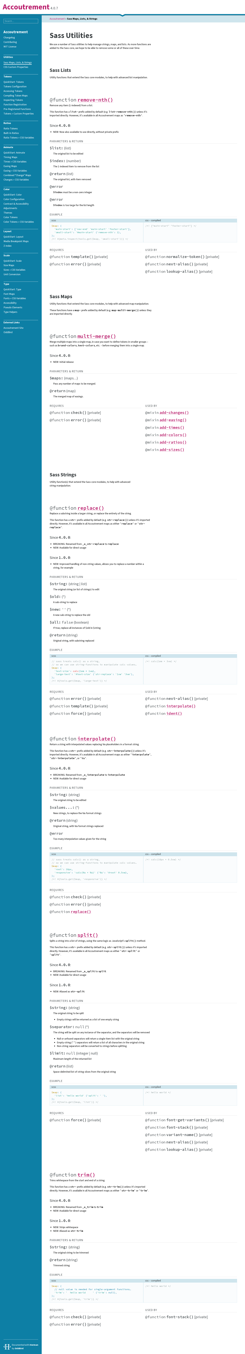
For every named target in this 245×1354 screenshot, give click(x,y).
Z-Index (7, 246)
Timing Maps (10, 157)
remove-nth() (95, 100)
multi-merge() (96, 336)
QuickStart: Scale (13, 261)
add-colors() (173, 434)
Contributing (10, 42)
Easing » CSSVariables (15, 171)
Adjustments (10, 208)
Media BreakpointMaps (16, 241)
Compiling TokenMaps (16, 95)
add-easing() (173, 420)
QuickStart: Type (12, 289)
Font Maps (9, 294)
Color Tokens (11, 217)
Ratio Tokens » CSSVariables (19, 137)
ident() (174, 713)
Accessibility (10, 303)
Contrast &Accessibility (16, 204)
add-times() (172, 427)
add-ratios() (173, 442)
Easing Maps (10, 166)
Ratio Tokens (11, 128)
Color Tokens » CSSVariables (19, 222)
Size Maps (9, 265)
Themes (8, 213)
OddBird (8, 332)
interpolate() (181, 706)
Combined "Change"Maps (17, 175)
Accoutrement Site (13, 328)
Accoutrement (26, 7)
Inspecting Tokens (13, 100)
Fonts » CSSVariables (15, 298)
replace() (90, 508)
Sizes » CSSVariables (14, 270)
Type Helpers (10, 312)
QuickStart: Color (13, 195)
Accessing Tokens (13, 91)
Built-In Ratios (11, 133)
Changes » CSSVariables (16, 179)
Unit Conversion (12, 274)
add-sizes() (172, 449)
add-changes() (174, 412)
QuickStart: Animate (14, 152)
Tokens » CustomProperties (19, 113)
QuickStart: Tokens (14, 82)
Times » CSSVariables (15, 161)
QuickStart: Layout (13, 237)
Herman (34, 1345)
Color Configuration (14, 199)
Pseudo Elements (13, 307)
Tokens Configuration (15, 86)
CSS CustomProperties (16, 67)
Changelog (9, 37)
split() (87, 935)
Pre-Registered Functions (17, 109)
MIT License (10, 46)
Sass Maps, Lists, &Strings (18, 62)
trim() (86, 1175)
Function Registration (15, 104)
